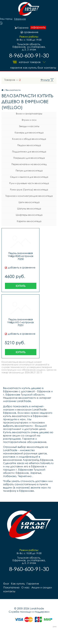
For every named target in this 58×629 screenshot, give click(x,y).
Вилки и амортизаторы (29, 113)
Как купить (30, 67)
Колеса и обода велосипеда (29, 138)
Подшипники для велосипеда (29, 151)
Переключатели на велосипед (29, 164)
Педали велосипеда (29, 145)
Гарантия (16, 67)
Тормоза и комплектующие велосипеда (29, 195)
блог (40, 67)
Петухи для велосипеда (29, 170)
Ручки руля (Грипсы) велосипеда (29, 189)
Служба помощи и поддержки (29, 611)
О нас (25, 587)
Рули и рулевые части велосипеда (29, 183)
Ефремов (20, 19)
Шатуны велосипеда (29, 208)
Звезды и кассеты (29, 126)
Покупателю (11, 587)
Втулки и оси (29, 119)
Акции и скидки (41, 587)
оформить (38, 27)
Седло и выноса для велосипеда (29, 176)
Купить (21, 285)
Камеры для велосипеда (29, 132)
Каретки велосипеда (29, 221)
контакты (50, 67)
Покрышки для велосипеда (29, 157)
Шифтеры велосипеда (29, 214)
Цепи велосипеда (29, 202)
